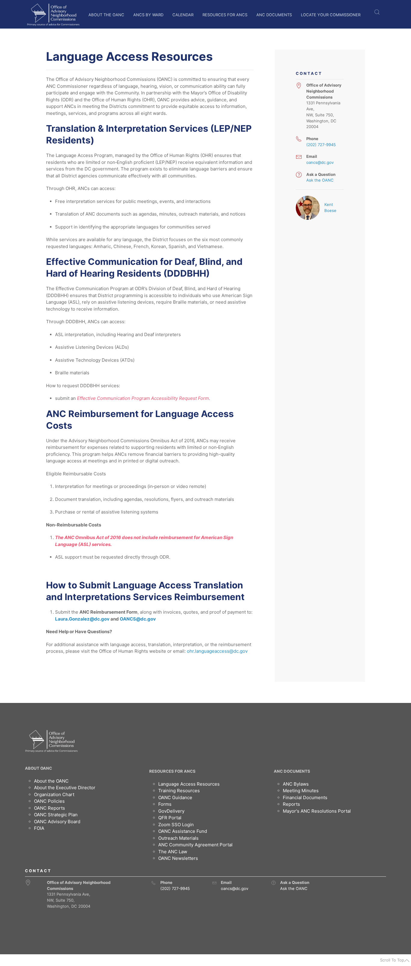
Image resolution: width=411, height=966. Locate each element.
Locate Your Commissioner (330, 14)
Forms (165, 804)
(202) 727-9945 (321, 144)
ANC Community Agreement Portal (195, 845)
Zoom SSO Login (176, 824)
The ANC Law (172, 851)
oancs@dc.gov (320, 162)
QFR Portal (169, 817)
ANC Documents (274, 14)
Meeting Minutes (301, 790)
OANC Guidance (175, 797)
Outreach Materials (178, 838)
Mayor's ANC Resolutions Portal (317, 811)
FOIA (39, 828)
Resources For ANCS (224, 14)
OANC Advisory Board (57, 821)
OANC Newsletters (178, 858)
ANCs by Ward (148, 14)
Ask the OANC (320, 180)
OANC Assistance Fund (182, 831)
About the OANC (106, 14)
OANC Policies (49, 801)
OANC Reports (49, 808)
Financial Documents (305, 797)
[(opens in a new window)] (299, 175)
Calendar (182, 14)
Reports (291, 804)
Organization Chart (54, 794)
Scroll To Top (392, 960)
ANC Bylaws (296, 784)
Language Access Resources (189, 784)
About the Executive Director (64, 787)
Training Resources (179, 790)
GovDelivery (171, 811)
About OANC (38, 768)
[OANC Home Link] (53, 14)
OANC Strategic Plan (56, 814)
